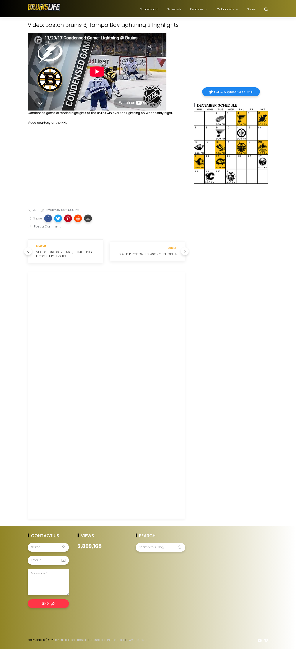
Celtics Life (80, 640)
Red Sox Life (97, 640)
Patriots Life (115, 640)
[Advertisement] (106, 170)
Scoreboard (149, 9)
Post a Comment (47, 226)
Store (251, 9)
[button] (48, 218)
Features (197, 9)
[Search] (266, 9)
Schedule (174, 9)
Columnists (225, 9)
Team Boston (135, 640)
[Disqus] (106, 337)
